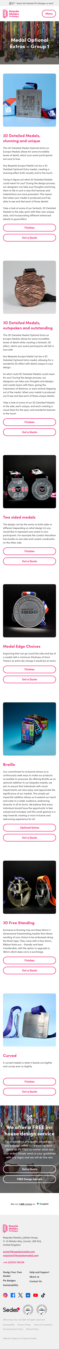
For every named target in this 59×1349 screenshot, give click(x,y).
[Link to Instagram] (5, 1295)
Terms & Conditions (43, 1324)
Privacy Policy (24, 1324)
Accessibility (9, 1324)
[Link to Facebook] (13, 1295)
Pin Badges (9, 1280)
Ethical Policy (32, 1329)
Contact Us (35, 1281)
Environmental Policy (13, 1329)
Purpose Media (29, 1338)
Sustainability (10, 1285)
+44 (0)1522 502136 (13, 1262)
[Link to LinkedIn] (28, 1295)
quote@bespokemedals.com (19, 1251)
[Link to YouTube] (35, 1295)
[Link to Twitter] (20, 1295)
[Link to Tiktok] (43, 1295)
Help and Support (39, 1272)
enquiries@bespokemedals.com (21, 1255)
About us (34, 1276)
